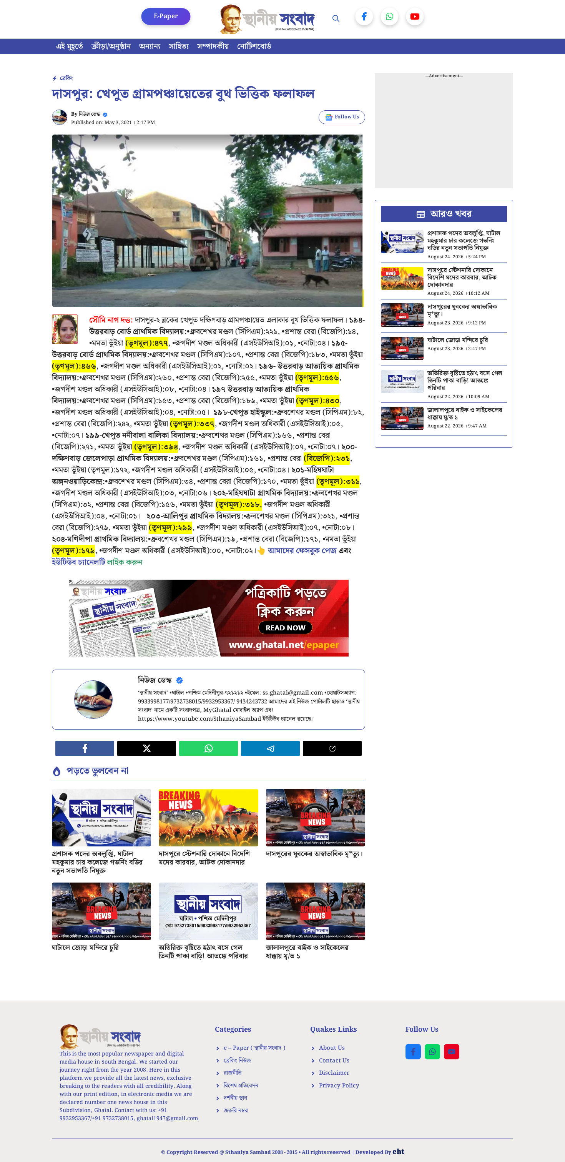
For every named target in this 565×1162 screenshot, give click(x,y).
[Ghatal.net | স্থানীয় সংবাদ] (269, 19)
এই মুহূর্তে (69, 46)
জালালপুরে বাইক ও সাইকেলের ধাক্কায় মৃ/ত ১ (307, 952)
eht (398, 1151)
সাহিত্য (179, 46)
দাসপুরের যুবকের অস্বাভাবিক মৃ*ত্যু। (314, 853)
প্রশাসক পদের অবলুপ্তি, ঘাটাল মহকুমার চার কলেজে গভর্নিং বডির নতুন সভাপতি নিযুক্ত (97, 862)
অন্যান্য (149, 46)
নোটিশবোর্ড (254, 46)
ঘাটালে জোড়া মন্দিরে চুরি (85, 947)
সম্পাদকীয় (213, 46)
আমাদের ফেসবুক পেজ (302, 551)
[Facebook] (364, 16)
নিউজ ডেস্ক (89, 114)
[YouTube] (415, 16)
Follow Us (347, 117)
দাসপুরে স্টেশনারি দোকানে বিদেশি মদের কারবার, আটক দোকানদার (204, 858)
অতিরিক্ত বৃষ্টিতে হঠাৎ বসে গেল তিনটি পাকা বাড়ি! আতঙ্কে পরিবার (203, 952)
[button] (335, 19)
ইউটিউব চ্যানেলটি (78, 562)
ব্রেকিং (66, 78)
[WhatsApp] (390, 16)
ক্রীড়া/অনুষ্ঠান (111, 46)
